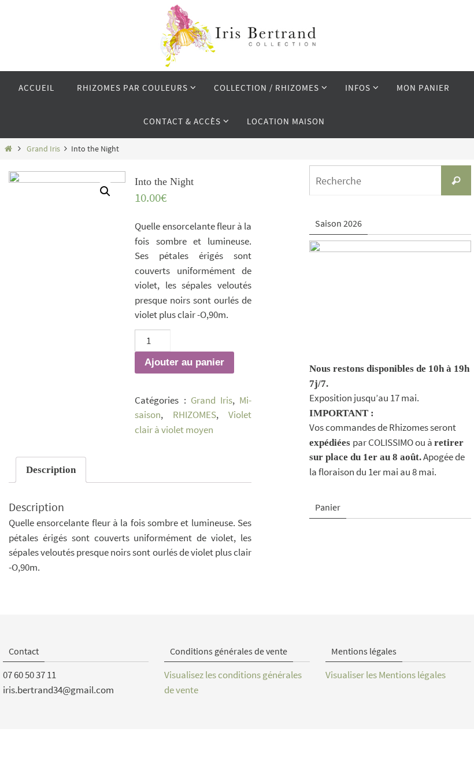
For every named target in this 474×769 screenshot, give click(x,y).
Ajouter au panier (184, 362)
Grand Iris (43, 149)
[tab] (51, 470)
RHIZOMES (194, 414)
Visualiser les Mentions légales (385, 674)
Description (51, 469)
